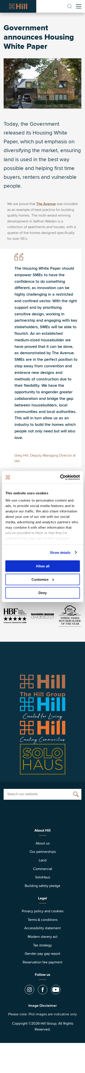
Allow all (42, 566)
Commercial (42, 869)
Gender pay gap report (42, 953)
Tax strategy (42, 945)
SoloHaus (42, 877)
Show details (60, 552)
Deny (43, 592)
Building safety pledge (42, 886)
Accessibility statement (42, 928)
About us (43, 843)
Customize (40, 579)
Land (42, 860)
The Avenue (46, 204)
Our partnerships (42, 851)
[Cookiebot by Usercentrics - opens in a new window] (60, 477)
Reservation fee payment (42, 962)
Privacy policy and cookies (42, 911)
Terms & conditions (43, 919)
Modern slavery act (43, 936)
